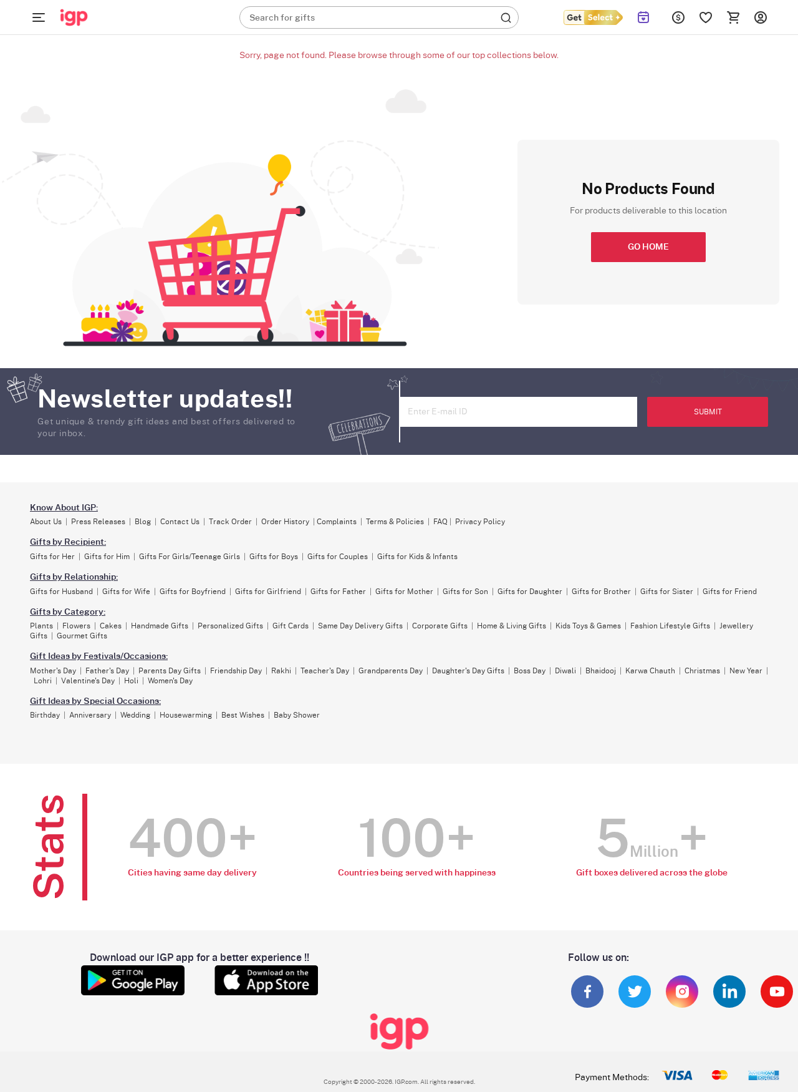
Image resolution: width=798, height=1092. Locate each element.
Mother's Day (53, 671)
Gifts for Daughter (530, 591)
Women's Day (170, 681)
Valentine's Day (88, 681)
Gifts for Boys (273, 556)
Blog (143, 521)
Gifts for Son (465, 591)
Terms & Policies (395, 521)
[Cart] (733, 17)
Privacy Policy (480, 521)
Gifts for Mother (404, 591)
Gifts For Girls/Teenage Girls (189, 556)
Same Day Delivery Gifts (360, 626)
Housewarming (186, 715)
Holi (131, 681)
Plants (41, 626)
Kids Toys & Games (588, 626)
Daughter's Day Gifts (468, 671)
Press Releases (98, 521)
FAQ (440, 521)
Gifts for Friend (730, 591)
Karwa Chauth (650, 671)
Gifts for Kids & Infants (417, 556)
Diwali (565, 671)
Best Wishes (242, 715)
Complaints (337, 521)
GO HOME (648, 247)
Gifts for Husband (61, 591)
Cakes (111, 626)
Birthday (45, 715)
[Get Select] (593, 17)
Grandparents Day (390, 671)
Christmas (702, 671)
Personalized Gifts (230, 626)
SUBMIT (708, 412)
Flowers (76, 626)
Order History (285, 521)
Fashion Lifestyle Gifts (670, 626)
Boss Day (530, 671)
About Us (46, 521)
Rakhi (281, 671)
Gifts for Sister (666, 591)
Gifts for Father (338, 591)
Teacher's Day (324, 671)
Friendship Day (236, 671)
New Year (745, 671)
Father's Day (107, 671)
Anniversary (90, 715)
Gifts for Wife (126, 591)
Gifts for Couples (337, 556)
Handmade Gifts (159, 626)
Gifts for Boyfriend (193, 591)
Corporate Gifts (440, 626)
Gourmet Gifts (82, 636)
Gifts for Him (107, 556)
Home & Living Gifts (511, 626)
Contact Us (180, 521)
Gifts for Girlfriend (268, 591)
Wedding (135, 715)
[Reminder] (644, 17)
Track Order (230, 521)
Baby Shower (297, 715)
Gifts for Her (52, 556)
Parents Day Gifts (169, 671)
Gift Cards (290, 626)
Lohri (43, 681)
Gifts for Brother (601, 591)
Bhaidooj (600, 671)
